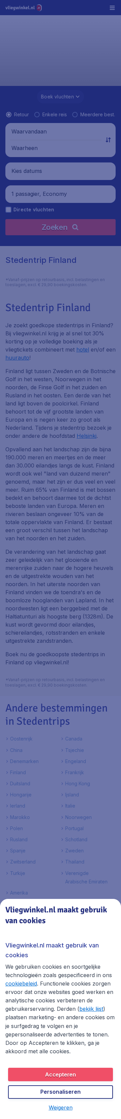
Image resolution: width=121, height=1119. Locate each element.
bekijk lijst (91, 1008)
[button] (61, 1107)
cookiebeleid (21, 983)
